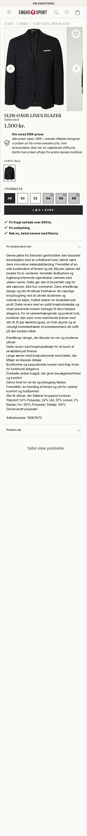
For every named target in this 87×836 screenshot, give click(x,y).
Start (9, 23)
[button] (10, 69)
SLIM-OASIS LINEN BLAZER (51, 23)
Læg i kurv (43, 210)
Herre (23, 23)
